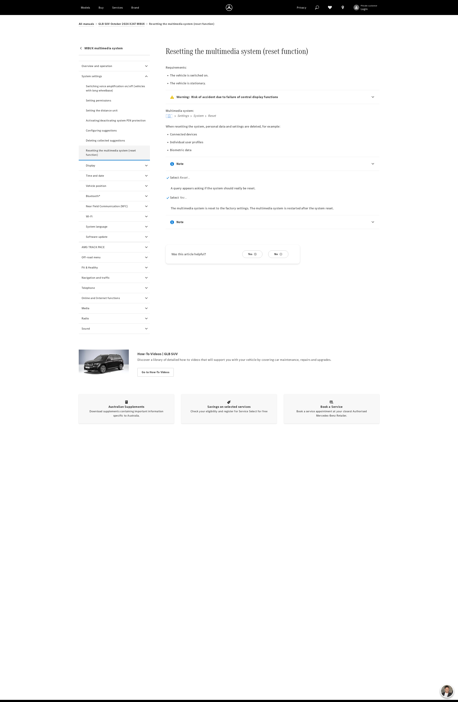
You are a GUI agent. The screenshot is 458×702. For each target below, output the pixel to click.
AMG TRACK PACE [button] (93, 247)
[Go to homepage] (229, 7)
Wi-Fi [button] (89, 216)
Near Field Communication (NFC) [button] (107, 206)
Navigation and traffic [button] (96, 278)
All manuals (86, 24)
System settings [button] (92, 76)
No (276, 254)
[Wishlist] (330, 7)
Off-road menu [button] (91, 257)
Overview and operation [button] (97, 66)
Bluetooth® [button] (93, 196)
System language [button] (96, 226)
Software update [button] (96, 237)
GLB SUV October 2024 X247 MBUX (121, 24)
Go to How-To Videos (155, 372)
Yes (250, 254)
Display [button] (90, 165)
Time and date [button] (95, 176)
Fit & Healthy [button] (90, 267)
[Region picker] (343, 7)
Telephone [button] (88, 288)
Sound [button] (86, 328)
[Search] (317, 7)
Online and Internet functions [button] (101, 298)
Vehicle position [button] (96, 186)
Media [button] (85, 308)
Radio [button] (85, 318)
